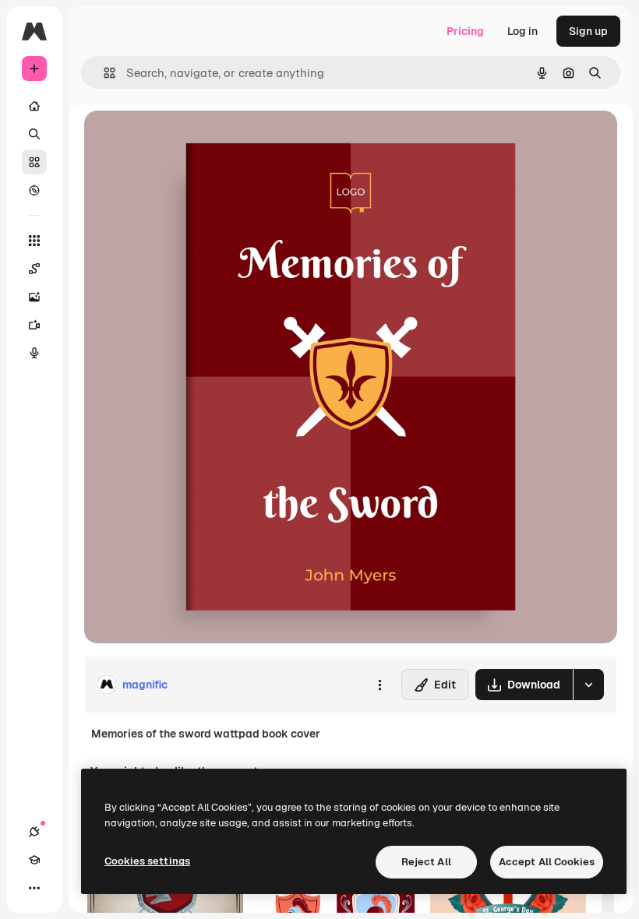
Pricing (465, 31)
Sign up (588, 31)
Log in (522, 31)
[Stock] (34, 162)
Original (184, 139)
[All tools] (34, 240)
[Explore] (34, 190)
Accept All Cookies (547, 861)
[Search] (34, 133)
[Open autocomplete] (103, 73)
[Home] (34, 105)
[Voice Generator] (34, 352)
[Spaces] (34, 268)
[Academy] (34, 859)
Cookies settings (147, 861)
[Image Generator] (34, 296)
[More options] (379, 684)
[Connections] (34, 831)
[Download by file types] (588, 684)
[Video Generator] (34, 324)
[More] (34, 887)
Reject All (426, 861)
